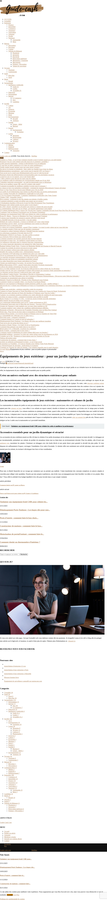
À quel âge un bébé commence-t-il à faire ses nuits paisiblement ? (21, 165)
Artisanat (11, 34)
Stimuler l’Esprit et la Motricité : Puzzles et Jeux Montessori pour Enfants (24, 280)
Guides (15, 89)
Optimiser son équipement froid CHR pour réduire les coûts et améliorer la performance (29, 214)
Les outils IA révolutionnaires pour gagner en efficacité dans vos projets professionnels (28, 192)
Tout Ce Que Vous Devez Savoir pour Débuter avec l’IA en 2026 (21, 190)
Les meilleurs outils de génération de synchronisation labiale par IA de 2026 (25, 180)
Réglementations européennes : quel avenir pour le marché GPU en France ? (25, 171)
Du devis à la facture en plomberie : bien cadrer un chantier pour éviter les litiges (26, 169)
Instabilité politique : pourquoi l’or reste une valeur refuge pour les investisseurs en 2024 (29, 334)
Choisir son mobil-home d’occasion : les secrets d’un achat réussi (21, 263)
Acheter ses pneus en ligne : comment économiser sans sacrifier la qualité (24, 297)
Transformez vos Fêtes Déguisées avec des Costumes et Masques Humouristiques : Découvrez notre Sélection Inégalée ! (39, 276)
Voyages (7, 68)
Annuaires (16, 150)
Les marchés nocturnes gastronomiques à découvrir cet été (19, 257)
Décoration (12, 45)
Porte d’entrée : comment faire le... (12, 875)
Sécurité (15, 119)
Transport (11, 38)
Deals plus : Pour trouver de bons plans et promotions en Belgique (22, 312)
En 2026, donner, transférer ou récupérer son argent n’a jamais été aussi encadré (26, 207)
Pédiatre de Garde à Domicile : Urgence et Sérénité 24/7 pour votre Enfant (24, 222)
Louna (3, 361)
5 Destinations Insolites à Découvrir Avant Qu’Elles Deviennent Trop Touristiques (27, 203)
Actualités (7, 21)
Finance (11, 25)
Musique (11, 113)
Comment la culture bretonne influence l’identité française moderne (22, 231)
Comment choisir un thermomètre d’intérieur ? (20, 542)
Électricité (16, 57)
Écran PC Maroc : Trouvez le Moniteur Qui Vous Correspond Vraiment (23, 216)
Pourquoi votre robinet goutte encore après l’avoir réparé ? (19, 205)
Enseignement (17, 130)
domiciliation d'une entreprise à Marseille (17, 674)
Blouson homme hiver (11, 677)
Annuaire (7, 835)
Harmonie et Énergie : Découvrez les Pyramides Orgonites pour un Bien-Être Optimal (28, 310)
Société (6, 104)
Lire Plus (16, 895)
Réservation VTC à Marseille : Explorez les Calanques (18, 329)
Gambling (16, 102)
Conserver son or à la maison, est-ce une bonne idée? (17, 177)
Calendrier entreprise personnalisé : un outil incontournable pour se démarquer (25, 182)
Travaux (7, 799)
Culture (10, 105)
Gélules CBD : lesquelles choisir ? (11, 197)
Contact (6, 152)
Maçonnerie (16, 62)
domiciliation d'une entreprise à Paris (16, 670)
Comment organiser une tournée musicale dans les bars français (21, 238)
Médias (10, 145)
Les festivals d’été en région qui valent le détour (15, 237)
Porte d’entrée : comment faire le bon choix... (19, 518)
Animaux (16, 120)
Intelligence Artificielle (15, 85)
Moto (14, 42)
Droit (10, 115)
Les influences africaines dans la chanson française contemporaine (21, 242)
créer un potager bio (78, 417)
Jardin (6, 801)
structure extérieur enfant (95, 383)
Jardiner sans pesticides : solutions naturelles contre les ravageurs (21, 289)
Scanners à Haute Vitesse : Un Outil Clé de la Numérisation (19, 325)
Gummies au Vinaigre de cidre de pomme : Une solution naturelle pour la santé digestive (29, 347)
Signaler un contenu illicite (13, 839)
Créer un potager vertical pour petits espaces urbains (17, 250)
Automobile (16, 40)
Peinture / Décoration (20, 64)
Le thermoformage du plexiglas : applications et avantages (19, 345)
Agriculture (12, 32)
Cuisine (10, 49)
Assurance (11, 30)
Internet (10, 96)
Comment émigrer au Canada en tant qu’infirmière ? (17, 319)
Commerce (12, 29)
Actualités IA (17, 90)
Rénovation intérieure (20, 59)
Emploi (10, 128)
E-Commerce (17, 98)
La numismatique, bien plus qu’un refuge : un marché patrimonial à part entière (26, 208)
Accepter (10, 895)
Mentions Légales (10, 837)
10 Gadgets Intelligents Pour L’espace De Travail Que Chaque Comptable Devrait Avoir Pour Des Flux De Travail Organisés (41, 210)
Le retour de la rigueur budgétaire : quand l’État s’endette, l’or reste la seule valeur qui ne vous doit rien (34, 227)
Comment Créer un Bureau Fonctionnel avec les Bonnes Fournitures (22, 212)
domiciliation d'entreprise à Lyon (15, 666)
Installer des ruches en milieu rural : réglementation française (20, 252)
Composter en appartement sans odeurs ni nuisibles (17, 278)
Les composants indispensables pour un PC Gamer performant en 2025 (23, 302)
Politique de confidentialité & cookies (12, 899)
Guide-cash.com (5, 156)
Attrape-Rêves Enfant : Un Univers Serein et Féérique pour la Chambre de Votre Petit (28, 314)
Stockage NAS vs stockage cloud (11, 225)
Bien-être (11, 75)
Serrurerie (16, 55)
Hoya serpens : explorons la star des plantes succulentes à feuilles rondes (24, 199)
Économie (11, 111)
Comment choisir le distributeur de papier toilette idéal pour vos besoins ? (24, 332)
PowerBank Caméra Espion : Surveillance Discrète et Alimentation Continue (25, 274)
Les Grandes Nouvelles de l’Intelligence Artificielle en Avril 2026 (21, 193)
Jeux (14, 100)
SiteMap (34, 156)
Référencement (13, 149)
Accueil (2, 349)
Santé (6, 74)
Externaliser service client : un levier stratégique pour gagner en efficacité (24, 223)
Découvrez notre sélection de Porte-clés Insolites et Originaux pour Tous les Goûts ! (27, 293)
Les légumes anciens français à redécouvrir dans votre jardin (20, 272)
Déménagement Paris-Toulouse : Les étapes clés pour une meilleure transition (25, 321)
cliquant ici (71, 641)
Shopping (16, 135)
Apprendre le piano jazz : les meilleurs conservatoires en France (21, 240)
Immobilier (12, 27)
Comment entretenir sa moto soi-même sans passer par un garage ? (22, 201)
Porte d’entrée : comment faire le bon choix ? (15, 330)
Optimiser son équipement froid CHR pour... (16, 859)
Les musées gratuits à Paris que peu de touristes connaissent (19, 229)
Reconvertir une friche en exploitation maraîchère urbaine (19, 259)
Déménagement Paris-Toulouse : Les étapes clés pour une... (25, 510)
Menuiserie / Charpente (20, 60)
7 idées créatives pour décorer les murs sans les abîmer (18, 178)
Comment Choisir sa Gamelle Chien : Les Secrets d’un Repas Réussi (22, 282)
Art (9, 107)
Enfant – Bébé (17, 124)
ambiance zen (4, 443)
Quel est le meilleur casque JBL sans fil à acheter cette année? (20, 184)
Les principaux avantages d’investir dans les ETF (16, 233)
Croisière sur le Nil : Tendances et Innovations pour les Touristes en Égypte (25, 336)
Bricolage (11, 47)
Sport (10, 77)
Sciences (11, 109)
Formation (20, 132)
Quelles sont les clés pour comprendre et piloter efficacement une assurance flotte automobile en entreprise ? (35, 270)
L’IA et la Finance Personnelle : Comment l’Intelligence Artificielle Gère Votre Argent (28, 195)
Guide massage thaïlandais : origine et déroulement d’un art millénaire (23, 163)
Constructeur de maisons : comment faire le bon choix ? (18, 340)
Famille (10, 122)
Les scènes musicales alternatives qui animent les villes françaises (21, 244)
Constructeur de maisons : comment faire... (15, 884)
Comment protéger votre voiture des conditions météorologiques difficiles (24, 308)
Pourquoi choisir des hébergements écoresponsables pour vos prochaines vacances (27, 175)
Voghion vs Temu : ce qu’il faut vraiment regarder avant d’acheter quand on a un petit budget (30, 160)
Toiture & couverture (19, 66)
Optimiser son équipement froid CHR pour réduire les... (24, 502)
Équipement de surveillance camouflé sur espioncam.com (23, 681)
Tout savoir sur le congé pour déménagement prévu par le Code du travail (24, 173)
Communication (9, 143)
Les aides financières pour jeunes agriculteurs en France (18, 261)
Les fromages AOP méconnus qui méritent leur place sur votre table (22, 254)
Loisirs (10, 134)
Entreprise (7, 23)
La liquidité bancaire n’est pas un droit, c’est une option (18, 220)
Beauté (10, 81)
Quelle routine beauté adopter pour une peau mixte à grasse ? (20, 167)
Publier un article (9, 833)
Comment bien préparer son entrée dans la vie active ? (18, 327)
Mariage (15, 126)
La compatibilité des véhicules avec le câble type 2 (17, 315)
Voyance (15, 141)
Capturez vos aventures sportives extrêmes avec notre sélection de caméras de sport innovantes (31, 295)
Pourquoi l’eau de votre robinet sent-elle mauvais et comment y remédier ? (24, 162)
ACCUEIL (8, 19)
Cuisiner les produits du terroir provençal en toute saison (18, 248)
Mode (6, 79)
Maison (6, 44)
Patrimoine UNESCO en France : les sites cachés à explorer (19, 235)
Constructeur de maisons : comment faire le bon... (21, 526)
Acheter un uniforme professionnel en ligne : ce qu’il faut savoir (21, 342)
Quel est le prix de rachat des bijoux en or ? (14, 323)
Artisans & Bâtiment (15, 51)
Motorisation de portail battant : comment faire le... (22, 534)
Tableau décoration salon (8, 338)
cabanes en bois (16, 408)
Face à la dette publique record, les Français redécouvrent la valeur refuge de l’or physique (29, 269)
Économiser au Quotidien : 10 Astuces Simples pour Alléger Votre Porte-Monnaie (27, 344)
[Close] (1, 1)
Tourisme (11, 70)
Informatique (12, 94)
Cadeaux (15, 139)
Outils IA (16, 87)
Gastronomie (12, 72)
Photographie (17, 137)
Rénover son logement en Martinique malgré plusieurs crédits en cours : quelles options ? (29, 284)
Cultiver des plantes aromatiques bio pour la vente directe (19, 267)
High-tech (11, 92)
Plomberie (16, 53)
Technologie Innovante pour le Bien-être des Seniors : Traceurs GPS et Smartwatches (28, 304)
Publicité (11, 147)
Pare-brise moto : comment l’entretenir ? (13, 317)
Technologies (8, 83)
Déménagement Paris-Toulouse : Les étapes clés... (17, 867)
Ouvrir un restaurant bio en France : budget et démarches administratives (24, 255)
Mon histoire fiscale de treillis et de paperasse (15, 300)
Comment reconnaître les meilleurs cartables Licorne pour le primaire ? (23, 186)
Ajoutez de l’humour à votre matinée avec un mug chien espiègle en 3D (23, 306)
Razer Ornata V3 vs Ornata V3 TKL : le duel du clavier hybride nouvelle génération (28, 299)
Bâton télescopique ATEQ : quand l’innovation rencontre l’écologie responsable (26, 265)
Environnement (13, 117)
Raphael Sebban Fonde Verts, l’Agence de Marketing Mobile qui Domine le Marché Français (31, 246)
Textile (10, 36)
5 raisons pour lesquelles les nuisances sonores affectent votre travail (22, 218)
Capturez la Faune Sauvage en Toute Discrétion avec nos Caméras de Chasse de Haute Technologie (33, 291)
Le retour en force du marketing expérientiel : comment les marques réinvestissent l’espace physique (33, 188)
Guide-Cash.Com (6, 822)
